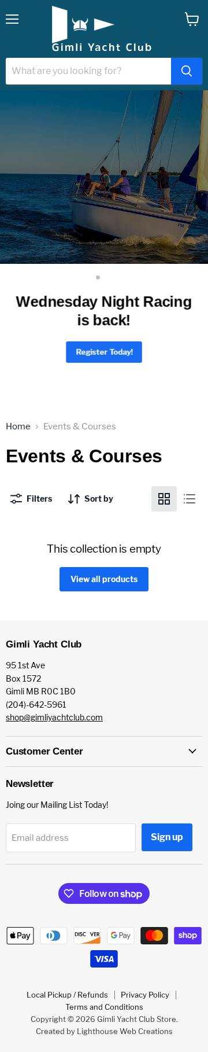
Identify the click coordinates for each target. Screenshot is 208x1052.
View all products (104, 579)
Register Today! (104, 351)
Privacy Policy (145, 994)
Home (18, 427)
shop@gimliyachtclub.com (54, 717)
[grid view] (164, 499)
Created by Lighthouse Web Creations (104, 1031)
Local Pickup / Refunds (67, 994)
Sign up (167, 837)
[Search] (186, 71)
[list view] (189, 499)
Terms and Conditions (104, 1006)
